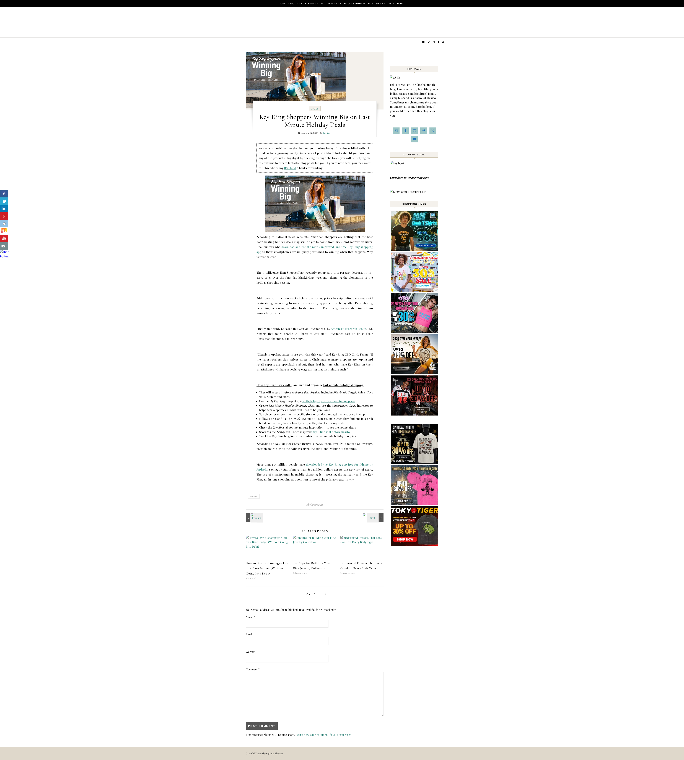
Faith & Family (330, 3)
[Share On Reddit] (4, 223)
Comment (253, 669)
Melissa (327, 133)
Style (390, 3)
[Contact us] (4, 246)
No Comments (314, 504)
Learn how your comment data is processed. (324, 735)
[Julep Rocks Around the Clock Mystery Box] (254, 517)
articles (253, 496)
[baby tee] (415, 332)
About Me (294, 3)
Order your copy (418, 177)
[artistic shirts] (415, 463)
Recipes (380, 3)
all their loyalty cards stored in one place (328, 401)
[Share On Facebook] (4, 193)
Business (310, 3)
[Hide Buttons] (4, 256)
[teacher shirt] (415, 291)
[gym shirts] (415, 373)
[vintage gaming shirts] (415, 414)
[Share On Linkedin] (4, 208)
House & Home (353, 3)
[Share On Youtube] (4, 238)
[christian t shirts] (415, 504)
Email (250, 634)
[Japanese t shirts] (415, 545)
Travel (401, 3)
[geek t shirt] (415, 249)
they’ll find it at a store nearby (330, 432)
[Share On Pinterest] (4, 216)
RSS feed (290, 168)
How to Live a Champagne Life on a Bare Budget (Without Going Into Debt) (267, 568)
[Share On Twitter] (4, 201)
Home (282, 3)
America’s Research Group (348, 329)
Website (250, 652)
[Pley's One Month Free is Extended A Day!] (375, 517)
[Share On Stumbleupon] (4, 231)
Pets (370, 3)
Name (250, 617)
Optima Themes (274, 753)
